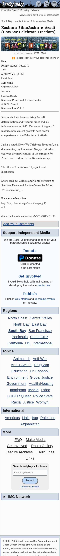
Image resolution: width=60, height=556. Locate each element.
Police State (43, 396)
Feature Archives (19, 452)
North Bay (21, 324)
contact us (44, 285)
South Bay (6, 21)
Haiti (26, 418)
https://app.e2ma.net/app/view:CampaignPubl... (23, 205)
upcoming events (44, 299)
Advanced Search (30, 486)
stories (22, 299)
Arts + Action (21, 365)
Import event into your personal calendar (37, 58)
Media (33, 390)
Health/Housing (41, 383)
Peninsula (20, 337)
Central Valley (41, 318)
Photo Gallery (42, 446)
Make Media (36, 440)
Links (30, 458)
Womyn (42, 402)
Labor (45, 390)
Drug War (41, 365)
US (27, 343)
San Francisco (40, 331)
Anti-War (40, 359)
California (15, 343)
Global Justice (41, 377)
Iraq (35, 418)
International (42, 343)
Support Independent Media (26, 233)
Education (19, 371)
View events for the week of (39, 15)
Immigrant (18, 390)
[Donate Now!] (30, 258)
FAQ (18, 440)
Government (16, 383)
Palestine (47, 418)
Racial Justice (22, 402)
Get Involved (17, 446)
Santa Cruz (39, 337)
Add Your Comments (18, 224)
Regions (10, 311)
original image (23, 53)
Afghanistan (30, 424)
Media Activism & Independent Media (34, 21)
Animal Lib (21, 359)
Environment (17, 377)
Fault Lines (45, 452)
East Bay (39, 324)
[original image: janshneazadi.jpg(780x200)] (30, 44)
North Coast (17, 318)
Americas (12, 418)
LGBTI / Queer (19, 396)
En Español (39, 371)
